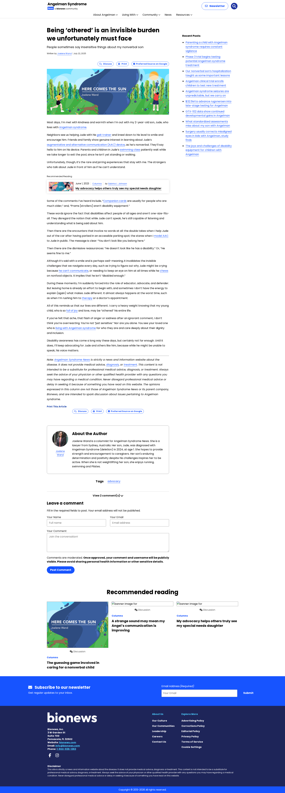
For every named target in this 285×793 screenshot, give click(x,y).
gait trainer (104, 135)
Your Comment (57, 531)
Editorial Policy (190, 731)
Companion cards (115, 201)
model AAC (161, 236)
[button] (215, 6)
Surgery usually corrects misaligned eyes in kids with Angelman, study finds (209, 136)
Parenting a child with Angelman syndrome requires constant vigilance (206, 47)
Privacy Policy (190, 736)
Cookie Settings (191, 747)
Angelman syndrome (72, 127)
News (168, 15)
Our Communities (163, 726)
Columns (97, 183)
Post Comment (60, 570)
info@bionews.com (67, 745)
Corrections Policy (193, 726)
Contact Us (159, 741)
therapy (87, 298)
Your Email (116, 517)
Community (150, 15)
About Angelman (104, 15)
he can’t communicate (73, 271)
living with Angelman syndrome (75, 328)
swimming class (130, 150)
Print (123, 63)
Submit (248, 693)
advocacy (114, 481)
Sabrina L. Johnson (117, 183)
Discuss (107, 63)
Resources (183, 15)
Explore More (189, 714)
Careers (157, 736)
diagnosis (112, 365)
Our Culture (159, 720)
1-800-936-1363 (66, 749)
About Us (157, 714)
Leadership (159, 731)
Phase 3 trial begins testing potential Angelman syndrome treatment (205, 61)
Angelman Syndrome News (72, 360)
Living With (129, 15)
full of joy (72, 310)
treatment (130, 365)
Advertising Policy (192, 720)
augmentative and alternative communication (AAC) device (86, 145)
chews (164, 271)
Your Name (54, 517)
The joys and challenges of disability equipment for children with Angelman (209, 150)
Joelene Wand (64, 53)
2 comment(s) (107, 495)
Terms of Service (192, 741)
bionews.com (67, 742)
